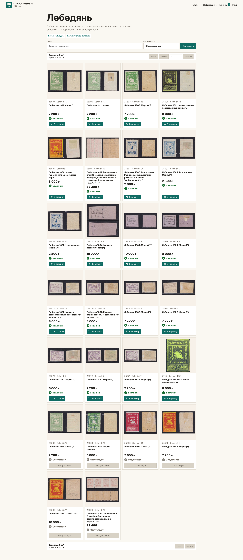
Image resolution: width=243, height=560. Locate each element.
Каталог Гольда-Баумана (78, 36)
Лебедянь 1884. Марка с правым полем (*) (99, 246)
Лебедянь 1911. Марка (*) (62, 105)
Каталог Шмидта (56, 36)
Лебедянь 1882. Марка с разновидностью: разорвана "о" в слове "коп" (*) (65, 315)
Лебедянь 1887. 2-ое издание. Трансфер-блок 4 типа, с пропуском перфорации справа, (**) (102, 517)
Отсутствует (64, 465)
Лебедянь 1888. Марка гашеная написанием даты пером (62, 175)
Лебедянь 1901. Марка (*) (137, 446)
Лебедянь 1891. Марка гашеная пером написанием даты (178, 106)
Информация (209, 5)
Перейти (188, 56)
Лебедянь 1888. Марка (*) (175, 446)
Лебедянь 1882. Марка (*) (137, 312)
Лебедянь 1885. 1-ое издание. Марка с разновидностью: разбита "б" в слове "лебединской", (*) (139, 176)
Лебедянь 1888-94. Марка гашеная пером (175, 380)
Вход (234, 5)
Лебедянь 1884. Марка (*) (175, 245)
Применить (188, 46)
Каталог (195, 5)
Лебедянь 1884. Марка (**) (138, 245)
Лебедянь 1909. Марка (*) (137, 105)
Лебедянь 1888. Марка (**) (63, 513)
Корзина (224, 5)
